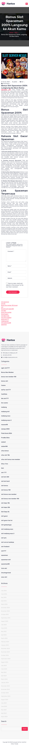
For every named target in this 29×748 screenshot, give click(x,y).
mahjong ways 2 (6, 420)
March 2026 (4, 604)
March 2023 (4, 716)
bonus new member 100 (8, 376)
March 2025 (4, 638)
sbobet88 (4, 446)
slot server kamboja (7, 542)
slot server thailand (6, 317)
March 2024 (4, 679)
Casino (3, 385)
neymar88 (4, 424)
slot (2, 307)
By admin (14, 82)
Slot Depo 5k (5, 511)
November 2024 (5, 652)
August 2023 (4, 699)
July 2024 (4, 665)
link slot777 (5, 398)
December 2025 (5, 607)
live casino (4, 403)
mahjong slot (5, 411)
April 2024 (4, 675)
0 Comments (6, 83)
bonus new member (6, 312)
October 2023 (5, 693)
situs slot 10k (5, 455)
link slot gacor (4, 314)
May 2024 (3, 672)
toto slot (4, 568)
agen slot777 (5, 368)
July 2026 (4, 590)
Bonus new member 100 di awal (9, 305)
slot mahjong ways (7, 529)
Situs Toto (4, 464)
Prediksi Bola (5, 437)
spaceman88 (5, 564)
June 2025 (4, 628)
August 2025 (4, 621)
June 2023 (4, 706)
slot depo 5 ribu (5, 316)
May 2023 (3, 710)
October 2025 (5, 614)
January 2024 (5, 682)
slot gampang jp (6, 525)
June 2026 (4, 594)
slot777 (3, 551)
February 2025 (5, 641)
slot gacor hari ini (6, 520)
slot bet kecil (5, 481)
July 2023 (4, 703)
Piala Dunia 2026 (6, 433)
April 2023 (4, 713)
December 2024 (5, 648)
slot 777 (3, 472)
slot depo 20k (5, 507)
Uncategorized (6, 572)
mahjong (4, 407)
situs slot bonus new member (10, 459)
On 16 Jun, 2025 (5, 82)
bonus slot (4, 381)
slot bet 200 (5, 477)
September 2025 (5, 618)
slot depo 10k (5, 503)
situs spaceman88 (6, 323)
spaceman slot (6, 89)
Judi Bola (4, 394)
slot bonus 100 (5, 490)
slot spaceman (5, 302)
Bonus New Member (7, 372)
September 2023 (5, 696)
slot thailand (5, 546)
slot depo (3, 310)
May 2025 (3, 631)
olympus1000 (5, 429)
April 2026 (4, 601)
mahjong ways (5, 321)
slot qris (3, 303)
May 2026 (3, 597)
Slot (16, 32)
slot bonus (4, 485)
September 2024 (5, 658)
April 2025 (4, 635)
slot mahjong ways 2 (7, 533)
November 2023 (5, 689)
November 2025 (5, 611)
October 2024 (5, 655)
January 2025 (5, 645)
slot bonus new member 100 (10, 498)
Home (11, 32)
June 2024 (4, 669)
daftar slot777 (5, 319)
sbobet (3, 442)
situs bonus (5, 450)
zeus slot (4, 577)
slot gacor (4, 516)
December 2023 (5, 686)
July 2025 (4, 624)
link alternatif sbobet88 (7, 309)
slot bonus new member (9, 494)
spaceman (4, 324)
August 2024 (4, 662)
